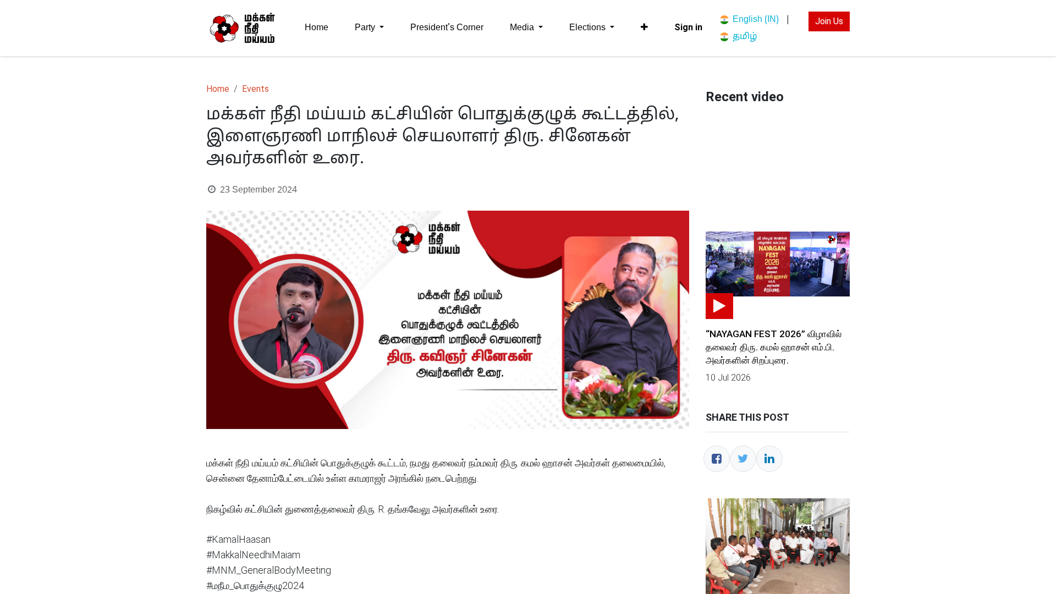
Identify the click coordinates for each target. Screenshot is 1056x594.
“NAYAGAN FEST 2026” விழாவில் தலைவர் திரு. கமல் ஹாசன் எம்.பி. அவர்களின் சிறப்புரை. (774, 347)
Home (217, 89)
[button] (644, 27)
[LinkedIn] (769, 459)
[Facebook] (716, 459)
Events (255, 89)
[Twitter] (743, 459)
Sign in (688, 27)
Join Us (829, 21)
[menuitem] (317, 27)
